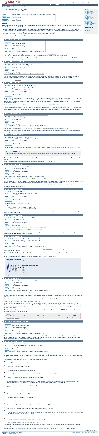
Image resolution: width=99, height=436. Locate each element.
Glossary (86, 2)
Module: (7, 49)
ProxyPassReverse (6, 26)
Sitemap (90, 2)
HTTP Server (9, 6)
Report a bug (95, 2)
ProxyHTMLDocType (89, 13)
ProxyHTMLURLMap (40, 147)
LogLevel (23, 111)
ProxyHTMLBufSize (89, 11)
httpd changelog (88, 28)
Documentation (16, 6)
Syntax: (6, 43)
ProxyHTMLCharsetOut (42, 306)
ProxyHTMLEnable (88, 15)
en (79, 11)
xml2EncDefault (8, 306)
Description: (5, 14)
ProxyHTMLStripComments (90, 23)
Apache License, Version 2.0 (16, 433)
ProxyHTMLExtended (30, 153)
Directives (78, 2)
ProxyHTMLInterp (31, 416)
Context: (7, 46)
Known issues (88, 30)
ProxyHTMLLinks (65, 355)
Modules (73, 2)
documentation (38, 35)
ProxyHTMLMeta (88, 22)
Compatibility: (5, 20)
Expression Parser (21, 428)
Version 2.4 (23, 6)
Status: (4, 16)
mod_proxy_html (32, 32)
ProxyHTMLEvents (30, 181)
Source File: (5, 19)
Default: (7, 45)
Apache (3, 6)
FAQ (82, 2)
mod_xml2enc (18, 80)
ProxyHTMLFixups (88, 18)
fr (81, 11)
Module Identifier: (6, 17)
